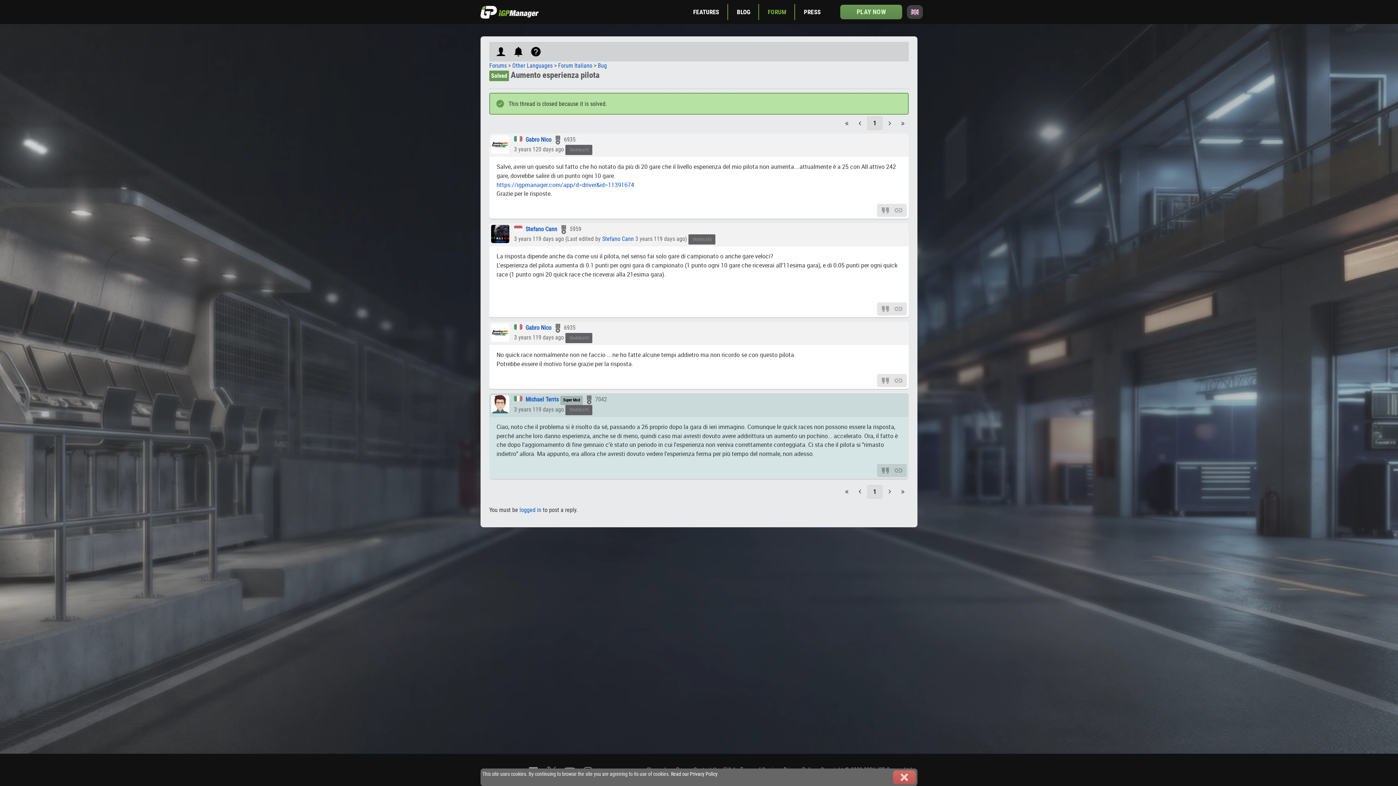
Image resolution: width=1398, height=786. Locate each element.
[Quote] (885, 209)
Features (706, 12)
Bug (602, 65)
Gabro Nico (539, 139)
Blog (744, 12)
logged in (530, 510)
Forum (777, 12)
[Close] (904, 777)
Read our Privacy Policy (694, 774)
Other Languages (532, 65)
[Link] (898, 209)
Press (812, 12)
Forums (498, 65)
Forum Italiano (575, 65)
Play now (871, 12)
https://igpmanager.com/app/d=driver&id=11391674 (565, 185)
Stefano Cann (541, 229)
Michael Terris (542, 399)
